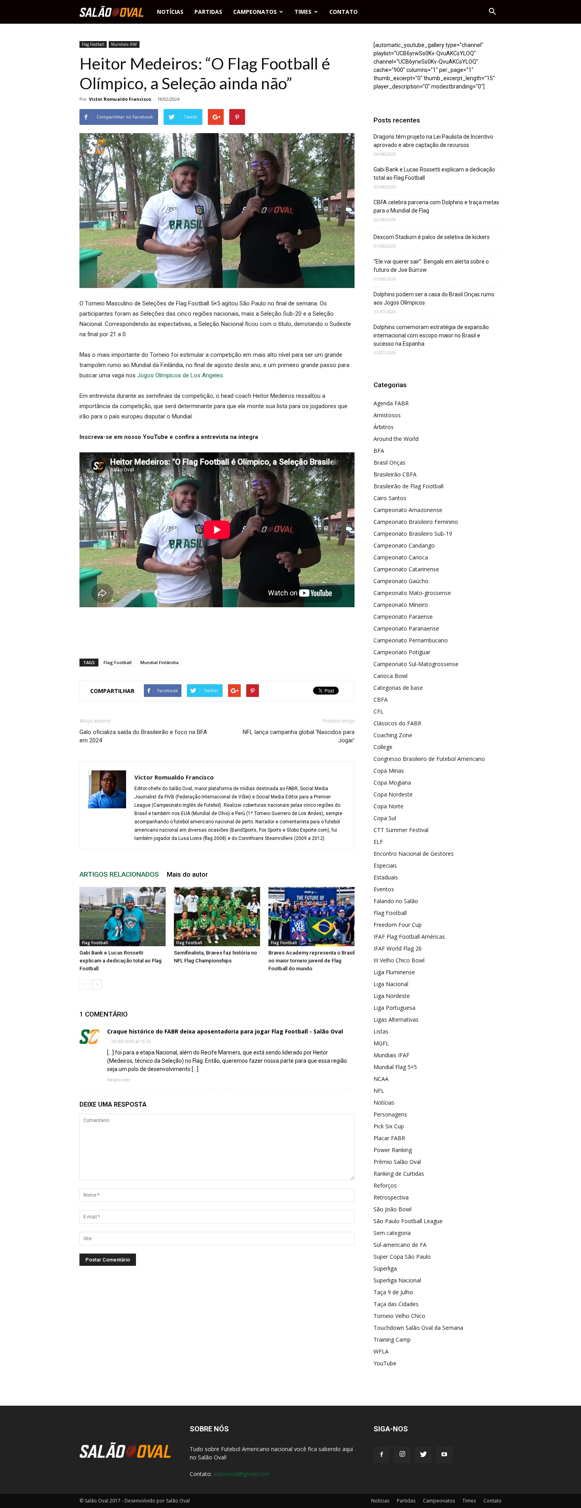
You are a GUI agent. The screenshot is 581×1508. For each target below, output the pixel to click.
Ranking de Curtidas (399, 1173)
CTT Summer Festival (401, 830)
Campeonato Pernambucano (411, 640)
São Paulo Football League (408, 1221)
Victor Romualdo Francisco (120, 99)
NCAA (381, 1079)
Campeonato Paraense (403, 616)
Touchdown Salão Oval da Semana (418, 1327)
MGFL (381, 1043)
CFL (378, 711)
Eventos (384, 889)
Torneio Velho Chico (399, 1316)
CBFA (381, 699)
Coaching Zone (393, 735)
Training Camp (392, 1339)
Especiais (385, 865)
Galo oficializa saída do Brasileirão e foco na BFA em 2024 (143, 736)
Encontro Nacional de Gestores (414, 853)
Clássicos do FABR (397, 723)
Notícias (170, 11)
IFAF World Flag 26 (398, 948)
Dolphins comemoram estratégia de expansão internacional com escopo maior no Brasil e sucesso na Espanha (431, 335)
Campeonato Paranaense (406, 628)
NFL (379, 1090)
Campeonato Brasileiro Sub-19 (413, 533)
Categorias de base (398, 687)
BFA (379, 450)
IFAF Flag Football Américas (409, 936)
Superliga (385, 1268)
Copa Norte (389, 806)
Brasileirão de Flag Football (408, 486)
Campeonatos (255, 11)
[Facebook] (381, 1455)
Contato (343, 11)
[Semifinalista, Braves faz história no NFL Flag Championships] (217, 916)
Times (302, 11)
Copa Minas (389, 770)
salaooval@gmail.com (241, 1474)
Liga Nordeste (392, 996)
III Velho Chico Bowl (399, 960)
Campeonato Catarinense (406, 569)
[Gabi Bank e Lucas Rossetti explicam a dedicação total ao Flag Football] (122, 916)
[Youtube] (444, 1455)
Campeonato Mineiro (401, 604)
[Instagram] (402, 1455)
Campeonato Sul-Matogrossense (416, 664)
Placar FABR (389, 1138)
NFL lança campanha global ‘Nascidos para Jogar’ (299, 736)
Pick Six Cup (389, 1126)
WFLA (381, 1351)
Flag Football (93, 44)
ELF (378, 841)
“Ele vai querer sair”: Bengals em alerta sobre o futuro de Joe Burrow (431, 265)
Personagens (390, 1114)
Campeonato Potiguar (402, 652)
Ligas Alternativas (396, 1019)
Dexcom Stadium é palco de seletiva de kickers (432, 237)
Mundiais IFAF (124, 44)
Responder (118, 1080)
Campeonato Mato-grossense (412, 593)
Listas (381, 1031)
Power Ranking (393, 1150)
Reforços (385, 1185)
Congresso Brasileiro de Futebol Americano (429, 758)
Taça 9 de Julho (393, 1292)
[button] (492, 11)
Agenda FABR (391, 403)
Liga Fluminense (394, 972)
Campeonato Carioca (401, 557)
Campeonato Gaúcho (401, 581)
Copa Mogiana (392, 782)
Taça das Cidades (396, 1304)
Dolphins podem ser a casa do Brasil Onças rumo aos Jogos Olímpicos (434, 298)
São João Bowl (392, 1209)
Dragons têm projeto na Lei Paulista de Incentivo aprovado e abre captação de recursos (433, 141)
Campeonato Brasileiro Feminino (416, 521)
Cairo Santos (390, 498)
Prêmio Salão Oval (397, 1161)
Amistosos (387, 415)
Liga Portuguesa (394, 1007)
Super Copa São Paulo (402, 1256)
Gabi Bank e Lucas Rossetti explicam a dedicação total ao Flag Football (120, 960)
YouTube (385, 1363)
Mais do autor (187, 874)
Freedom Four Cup (398, 924)
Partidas (208, 11)
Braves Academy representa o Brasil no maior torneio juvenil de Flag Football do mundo (311, 960)
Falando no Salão (396, 901)
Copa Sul (385, 818)
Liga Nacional (391, 984)
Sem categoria (392, 1233)
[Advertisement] (216, 632)
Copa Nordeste (393, 794)
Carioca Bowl (390, 676)
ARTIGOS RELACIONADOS (119, 874)
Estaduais (386, 877)
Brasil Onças (390, 462)
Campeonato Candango (404, 545)
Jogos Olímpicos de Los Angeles (180, 375)
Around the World (396, 438)
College (383, 747)
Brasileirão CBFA (395, 474)
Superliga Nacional (397, 1280)
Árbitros (384, 427)
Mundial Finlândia (159, 662)
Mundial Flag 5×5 (395, 1067)
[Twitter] (423, 1455)
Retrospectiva (391, 1197)
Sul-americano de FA (400, 1244)
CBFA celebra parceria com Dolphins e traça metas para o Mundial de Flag (436, 206)
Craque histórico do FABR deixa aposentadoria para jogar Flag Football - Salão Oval (225, 1031)
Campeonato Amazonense (408, 510)
